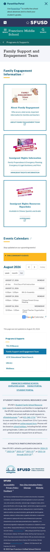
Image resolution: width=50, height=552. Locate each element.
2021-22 (29, 451)
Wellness (10, 368)
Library (9, 363)
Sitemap (27, 488)
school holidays (20, 426)
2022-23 (20, 451)
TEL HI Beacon (12, 346)
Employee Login (16, 386)
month (15, 273)
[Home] (37, 23)
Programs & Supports (18, 42)
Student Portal (25, 390)
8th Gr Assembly (28, 292)
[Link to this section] (23, 74)
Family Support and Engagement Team (22, 351)
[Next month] (34, 266)
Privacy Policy (12, 488)
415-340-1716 (29, 417)
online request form (28, 423)
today (42, 267)
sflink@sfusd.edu (10, 417)
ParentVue (15, 8)
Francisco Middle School (25, 383)
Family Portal (34, 386)
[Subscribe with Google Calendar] (34, 317)
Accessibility (9, 484)
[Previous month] (29, 266)
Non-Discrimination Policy (31, 484)
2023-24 (10, 451)
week (7, 273)
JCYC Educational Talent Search (19, 357)
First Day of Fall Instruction (24, 284)
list (21, 273)
